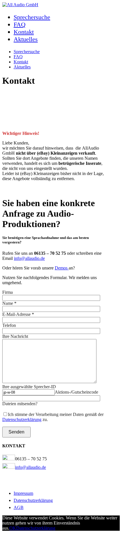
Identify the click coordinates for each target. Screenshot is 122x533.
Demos (62, 268)
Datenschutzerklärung (21, 419)
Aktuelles (26, 39)
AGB (19, 507)
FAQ (20, 24)
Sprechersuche (32, 17)
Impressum (23, 493)
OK (12, 528)
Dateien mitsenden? (19, 403)
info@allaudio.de (29, 258)
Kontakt (24, 31)
